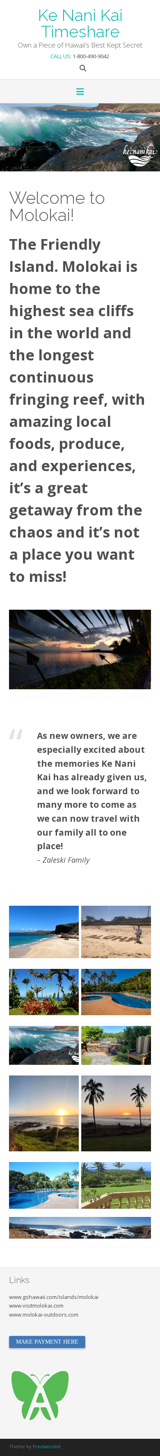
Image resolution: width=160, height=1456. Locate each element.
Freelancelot (47, 1446)
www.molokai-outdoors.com (43, 1314)
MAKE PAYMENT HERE (47, 1342)
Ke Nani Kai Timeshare (80, 22)
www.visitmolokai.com (36, 1305)
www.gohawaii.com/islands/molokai (53, 1297)
